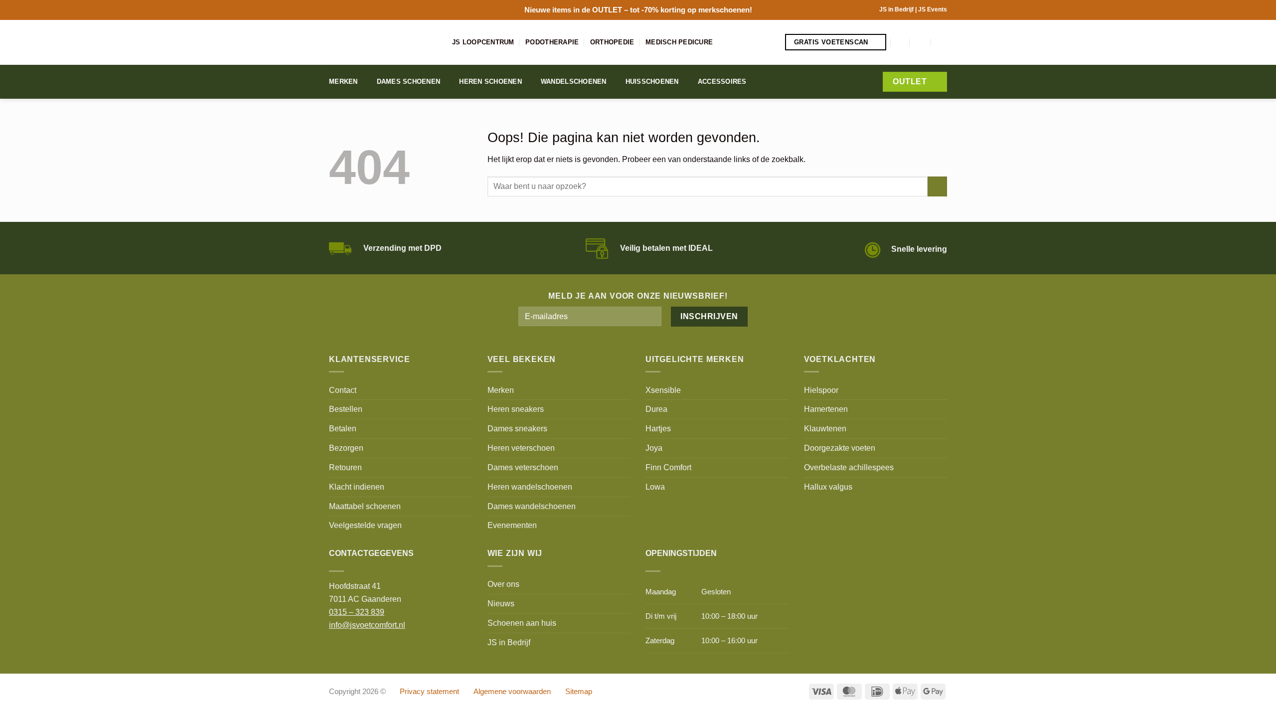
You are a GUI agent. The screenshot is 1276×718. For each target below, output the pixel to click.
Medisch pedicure (679, 42)
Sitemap (578, 692)
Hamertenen (826, 408)
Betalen (342, 428)
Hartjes (658, 428)
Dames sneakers (517, 428)
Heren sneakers (515, 408)
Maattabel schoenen (365, 506)
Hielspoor (821, 389)
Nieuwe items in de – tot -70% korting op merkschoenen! (638, 9)
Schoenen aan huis (521, 622)
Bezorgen (346, 447)
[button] (901, 42)
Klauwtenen (825, 428)
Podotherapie (552, 42)
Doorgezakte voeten (839, 447)
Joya (653, 447)
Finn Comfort (668, 467)
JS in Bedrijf (897, 9)
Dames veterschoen (522, 467)
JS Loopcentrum (483, 42)
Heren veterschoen (521, 447)
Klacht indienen (356, 486)
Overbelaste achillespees (849, 467)
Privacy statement (429, 692)
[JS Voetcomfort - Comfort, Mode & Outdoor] (383, 42)
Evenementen (512, 525)
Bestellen (345, 408)
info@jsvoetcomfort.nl (367, 624)
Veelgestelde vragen (365, 525)
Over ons (503, 583)
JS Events (932, 9)
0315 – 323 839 (356, 611)
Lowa (655, 486)
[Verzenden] (937, 186)
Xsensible (663, 389)
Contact (342, 389)
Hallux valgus (828, 486)
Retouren (345, 467)
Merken (343, 81)
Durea (656, 408)
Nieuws (500, 603)
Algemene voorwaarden (512, 692)
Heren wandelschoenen (529, 486)
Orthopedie (612, 42)
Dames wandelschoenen (531, 506)
